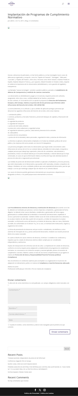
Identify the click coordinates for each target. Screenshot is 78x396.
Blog (26, 21)
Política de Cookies (47, 393)
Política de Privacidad (31, 393)
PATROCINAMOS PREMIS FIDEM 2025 (20, 372)
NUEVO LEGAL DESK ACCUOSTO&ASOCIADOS (22, 364)
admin (12, 21)
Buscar (67, 349)
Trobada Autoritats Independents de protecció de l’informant (26, 358)
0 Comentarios (34, 21)
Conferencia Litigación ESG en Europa (19, 361)
